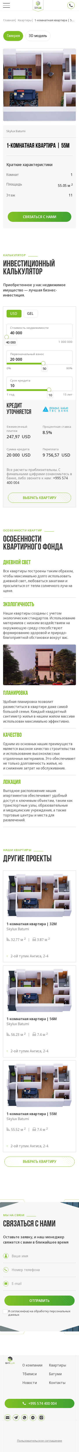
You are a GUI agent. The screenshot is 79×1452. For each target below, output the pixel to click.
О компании (32, 1365)
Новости (29, 1382)
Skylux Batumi (15, 131)
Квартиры (25, 20)
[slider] (6, 337)
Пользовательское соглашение (39, 1441)
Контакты (57, 1382)
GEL (32, 313)
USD (16, 313)
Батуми (55, 1374)
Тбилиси (29, 1374)
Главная (9, 20)
